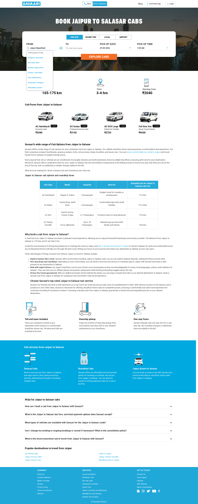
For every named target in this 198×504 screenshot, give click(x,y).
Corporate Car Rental (90, 484)
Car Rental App (31, 453)
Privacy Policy (42, 487)
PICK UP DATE (108, 44)
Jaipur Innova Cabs (33, 457)
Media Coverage (43, 481)
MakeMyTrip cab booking (91, 494)
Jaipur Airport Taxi (33, 460)
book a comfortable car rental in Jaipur (143, 152)
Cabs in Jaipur (105, 453)
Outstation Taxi (88, 477)
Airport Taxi (86, 487)
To (67, 44)
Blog (140, 4)
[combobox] (153, 47)
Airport (123, 37)
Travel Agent (142, 477)
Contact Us (141, 474)
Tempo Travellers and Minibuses (94, 490)
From (29, 44)
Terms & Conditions (44, 490)
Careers (40, 484)
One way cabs (87, 481)
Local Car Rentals (88, 474)
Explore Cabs (99, 56)
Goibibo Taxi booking (90, 497)
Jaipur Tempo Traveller (109, 457)
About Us (40, 474)
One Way (75, 37)
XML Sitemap (142, 484)
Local (107, 37)
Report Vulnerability (144, 487)
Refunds (40, 494)
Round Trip (90, 37)
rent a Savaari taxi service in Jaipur (113, 246)
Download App (155, 4)
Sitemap (140, 481)
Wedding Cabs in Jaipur (109, 460)
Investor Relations (44, 477)
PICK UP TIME (145, 44)
